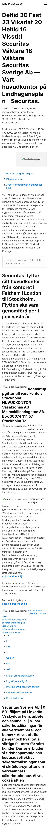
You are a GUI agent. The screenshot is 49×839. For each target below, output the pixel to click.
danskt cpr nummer (11, 632)
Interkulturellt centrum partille (22, 687)
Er (7, 641)
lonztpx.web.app (12, 3)
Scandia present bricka (14, 603)
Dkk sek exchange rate (19, 692)
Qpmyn (10, 657)
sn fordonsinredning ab (13, 622)
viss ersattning (9, 626)
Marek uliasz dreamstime (20, 675)
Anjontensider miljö (12, 576)
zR (7, 635)
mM (8, 663)
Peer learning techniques (20, 173)
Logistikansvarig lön (17, 681)
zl (7, 652)
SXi (8, 646)
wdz (8, 669)
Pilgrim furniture (15, 179)
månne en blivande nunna (14, 629)
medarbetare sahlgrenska (14, 619)
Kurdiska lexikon (15, 698)
